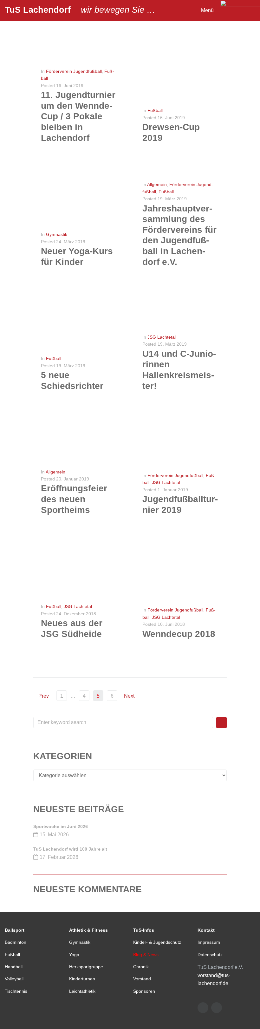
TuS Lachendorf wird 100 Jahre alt (70, 849)
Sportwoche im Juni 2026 (60, 826)
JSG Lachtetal (161, 337)
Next (130, 696)
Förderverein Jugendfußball (74, 71)
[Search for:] (123, 722)
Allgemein (157, 184)
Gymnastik (56, 234)
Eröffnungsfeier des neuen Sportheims (74, 498)
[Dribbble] (216, 1007)
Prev (41, 696)
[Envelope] (203, 1007)
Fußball (155, 110)
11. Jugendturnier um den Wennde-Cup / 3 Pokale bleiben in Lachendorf (78, 116)
